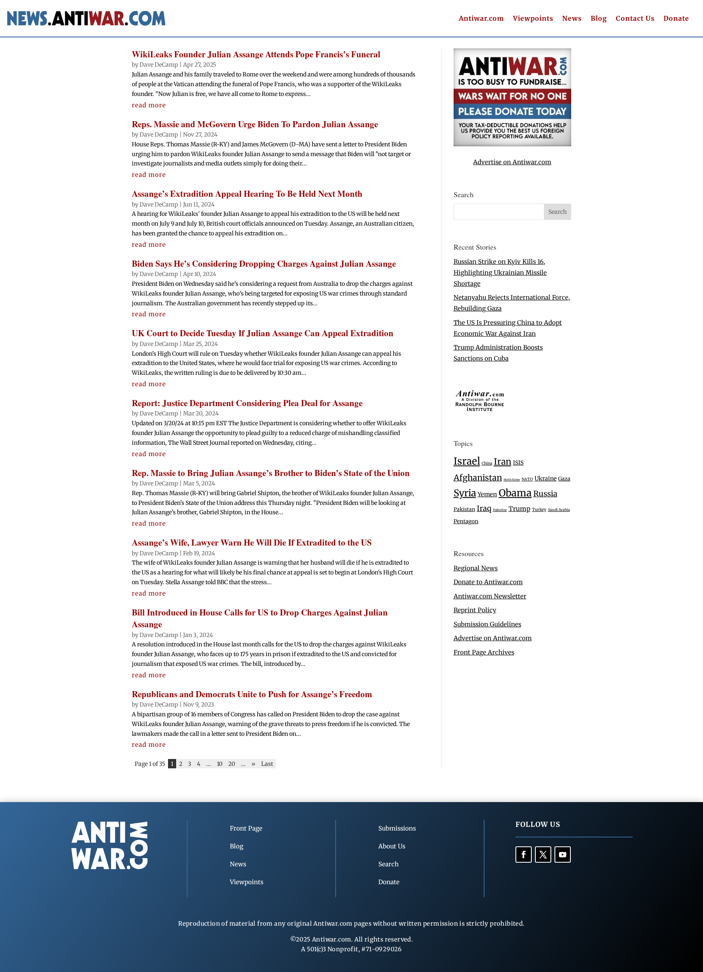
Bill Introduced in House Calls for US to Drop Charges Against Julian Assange (260, 618)
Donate (676, 18)
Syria (465, 493)
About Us (391, 846)
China (487, 463)
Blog (599, 18)
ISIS (518, 462)
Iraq (484, 508)
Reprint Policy (475, 610)
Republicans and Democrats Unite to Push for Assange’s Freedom (252, 694)
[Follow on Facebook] (523, 854)
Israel (467, 461)
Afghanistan (478, 477)
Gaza (564, 478)
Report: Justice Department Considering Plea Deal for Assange (247, 403)
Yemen (487, 494)
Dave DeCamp (159, 64)
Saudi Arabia (559, 509)
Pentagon (466, 521)
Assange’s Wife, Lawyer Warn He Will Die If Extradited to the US (252, 542)
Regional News (476, 568)
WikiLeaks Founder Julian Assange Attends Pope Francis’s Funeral (256, 54)
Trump (520, 509)
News (572, 18)
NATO (527, 479)
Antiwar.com (481, 18)
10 (220, 763)
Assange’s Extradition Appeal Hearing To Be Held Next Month (247, 193)
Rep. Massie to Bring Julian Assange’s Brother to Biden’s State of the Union (271, 473)
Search (388, 864)
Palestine (500, 510)
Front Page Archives (484, 652)
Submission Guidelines (487, 624)
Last (267, 763)
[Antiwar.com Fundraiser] (512, 144)
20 (231, 763)
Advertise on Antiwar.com (512, 162)
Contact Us (635, 18)
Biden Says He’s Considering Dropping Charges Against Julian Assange (264, 263)
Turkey (539, 509)
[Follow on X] (543, 854)
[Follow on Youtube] (563, 854)
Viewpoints (533, 18)
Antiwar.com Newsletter (490, 596)
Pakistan (464, 509)
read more (149, 105)
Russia (545, 493)
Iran (502, 461)
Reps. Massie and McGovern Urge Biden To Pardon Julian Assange (255, 124)
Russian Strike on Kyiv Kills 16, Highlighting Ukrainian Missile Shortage (500, 272)
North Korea (512, 479)
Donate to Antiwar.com (488, 582)
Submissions (397, 828)
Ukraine (546, 478)
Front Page (246, 828)
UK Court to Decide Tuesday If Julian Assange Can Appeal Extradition (262, 333)
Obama (515, 493)
